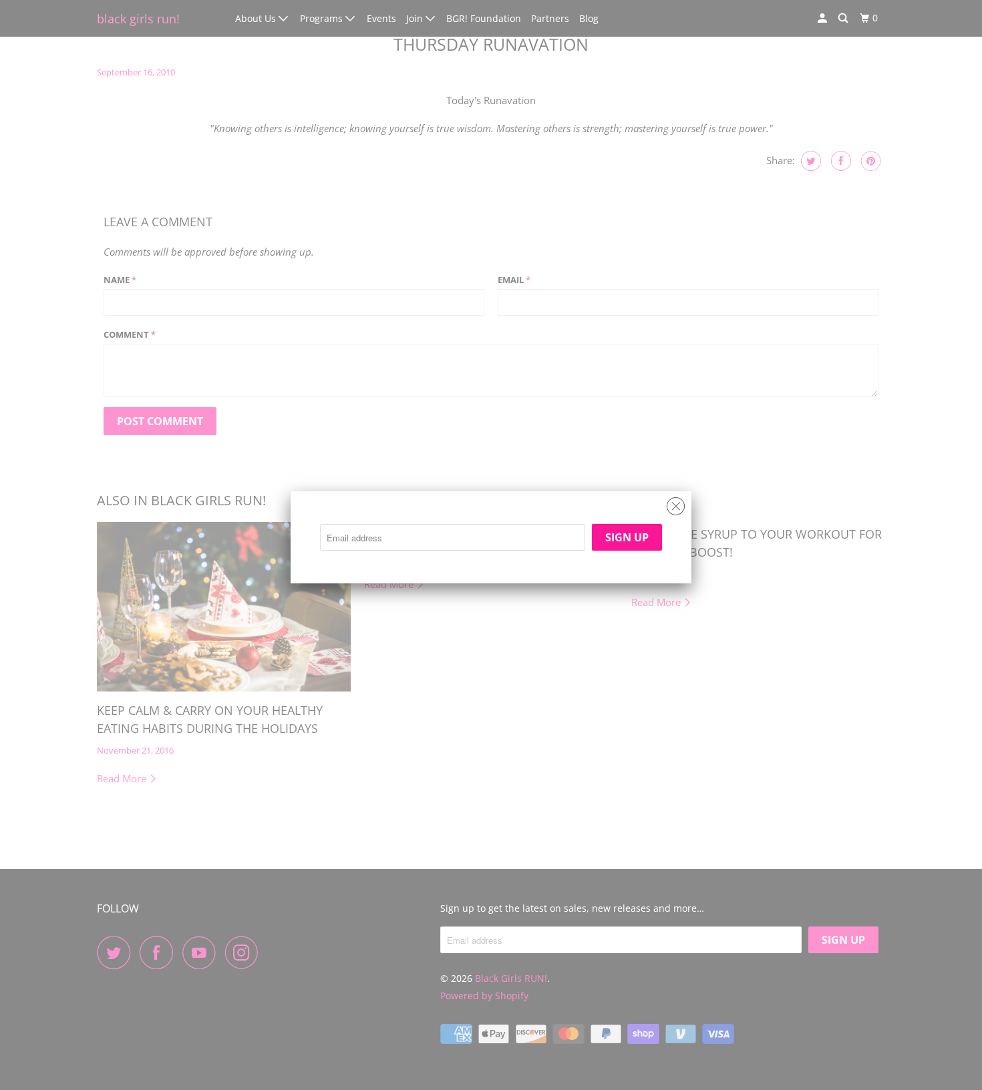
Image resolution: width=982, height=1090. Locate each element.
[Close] (676, 503)
